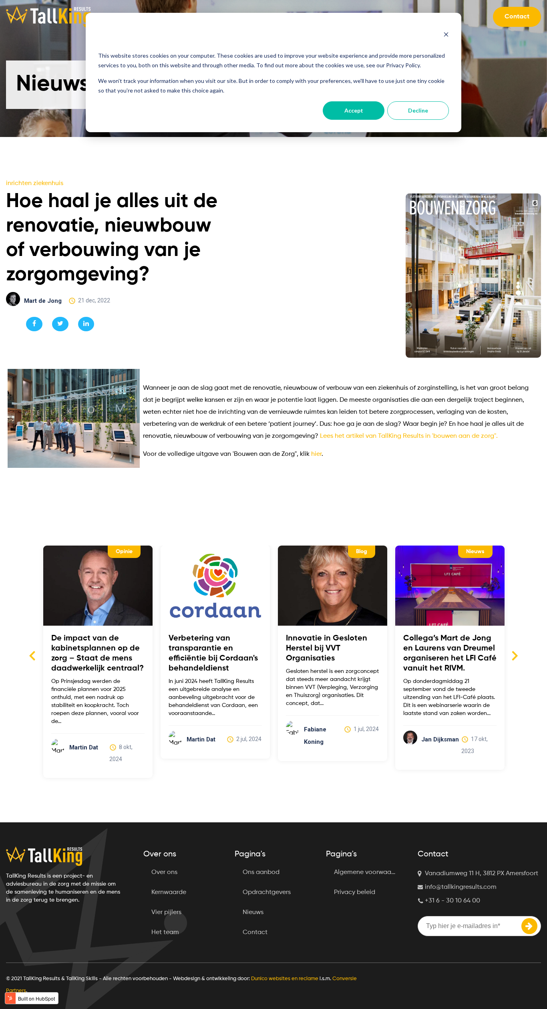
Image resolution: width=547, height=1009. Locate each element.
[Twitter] (60, 324)
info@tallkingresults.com (461, 887)
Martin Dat (83, 747)
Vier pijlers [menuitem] (166, 912)
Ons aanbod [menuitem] (261, 872)
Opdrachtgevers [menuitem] (267, 892)
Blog (361, 551)
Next (515, 655)
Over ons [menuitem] (164, 872)
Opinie (124, 551)
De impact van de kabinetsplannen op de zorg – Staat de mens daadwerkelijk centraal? (97, 653)
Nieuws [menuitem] (253, 912)
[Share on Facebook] (34, 324)
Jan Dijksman (440, 739)
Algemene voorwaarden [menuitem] (369, 872)
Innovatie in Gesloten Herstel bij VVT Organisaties (326, 648)
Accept (353, 110)
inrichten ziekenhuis (34, 183)
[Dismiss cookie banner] (446, 35)
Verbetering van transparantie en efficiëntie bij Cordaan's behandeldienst (213, 653)
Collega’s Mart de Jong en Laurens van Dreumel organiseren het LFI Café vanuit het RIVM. (450, 653)
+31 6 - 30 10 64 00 (452, 901)
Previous (32, 655)
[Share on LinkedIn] (86, 324)
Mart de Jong (43, 300)
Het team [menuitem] (165, 932)
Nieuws (475, 551)
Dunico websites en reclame (284, 978)
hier (316, 454)
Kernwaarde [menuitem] (168, 892)
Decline (418, 110)
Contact (517, 17)
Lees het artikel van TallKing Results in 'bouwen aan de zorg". (409, 436)
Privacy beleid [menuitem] (354, 892)
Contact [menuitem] (255, 932)
